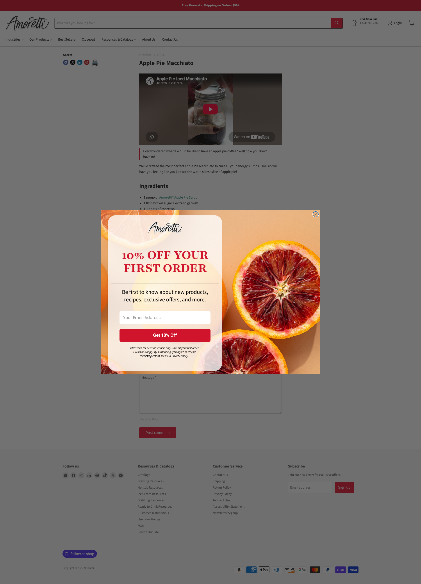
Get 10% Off (165, 335)
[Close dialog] (315, 214)
